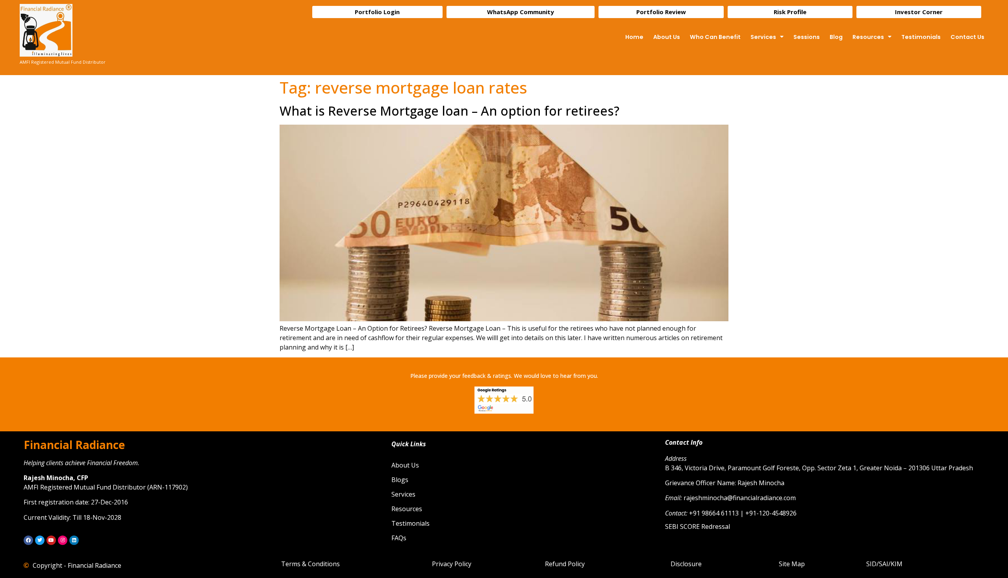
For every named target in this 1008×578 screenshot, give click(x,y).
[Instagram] (62, 540)
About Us (666, 37)
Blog (836, 37)
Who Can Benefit (715, 37)
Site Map (792, 564)
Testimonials (921, 37)
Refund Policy (565, 564)
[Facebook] (28, 540)
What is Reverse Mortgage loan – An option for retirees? (449, 110)
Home (634, 37)
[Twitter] (39, 540)
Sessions (806, 37)
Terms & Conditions (310, 564)
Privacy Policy (451, 564)
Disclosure (686, 564)
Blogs (399, 479)
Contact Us (967, 37)
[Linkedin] (74, 540)
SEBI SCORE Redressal (697, 526)
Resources (868, 37)
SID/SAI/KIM (884, 564)
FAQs (398, 538)
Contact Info (683, 442)
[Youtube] (51, 540)
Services (763, 37)
